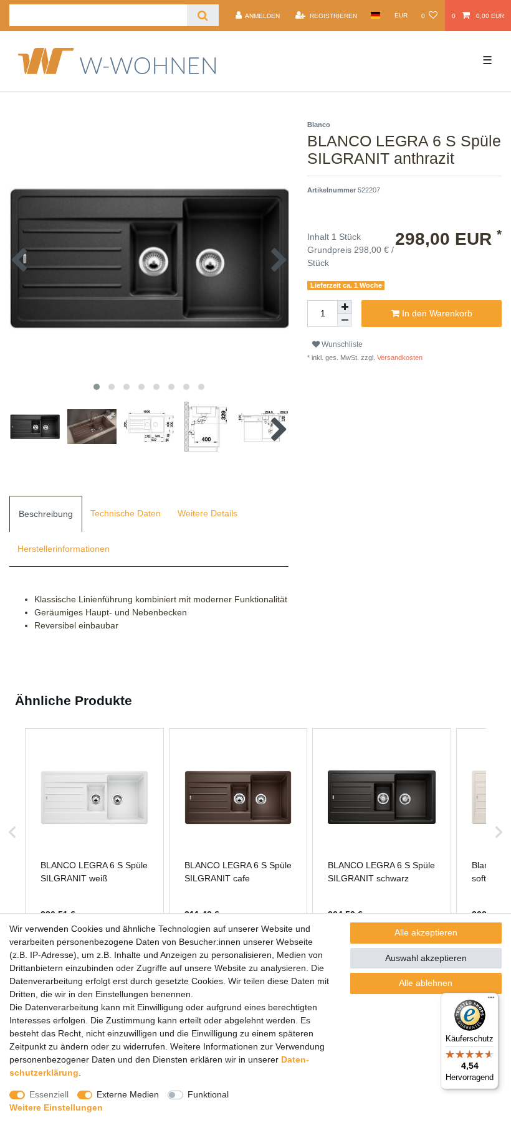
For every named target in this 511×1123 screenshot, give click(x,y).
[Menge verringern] (344, 320)
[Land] (375, 15)
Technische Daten (125, 513)
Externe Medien (128, 1094)
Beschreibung (46, 514)
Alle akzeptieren (425, 932)
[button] (12, 832)
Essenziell (49, 1094)
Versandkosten (399, 357)
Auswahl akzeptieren (426, 958)
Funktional (208, 1094)
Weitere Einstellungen (56, 1107)
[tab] (45, 514)
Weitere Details (207, 513)
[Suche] (203, 15)
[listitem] (94, 832)
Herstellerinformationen (63, 549)
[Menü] (491, 1000)
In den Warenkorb (435, 313)
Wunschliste (341, 344)
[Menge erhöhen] (344, 307)
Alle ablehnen (425, 983)
